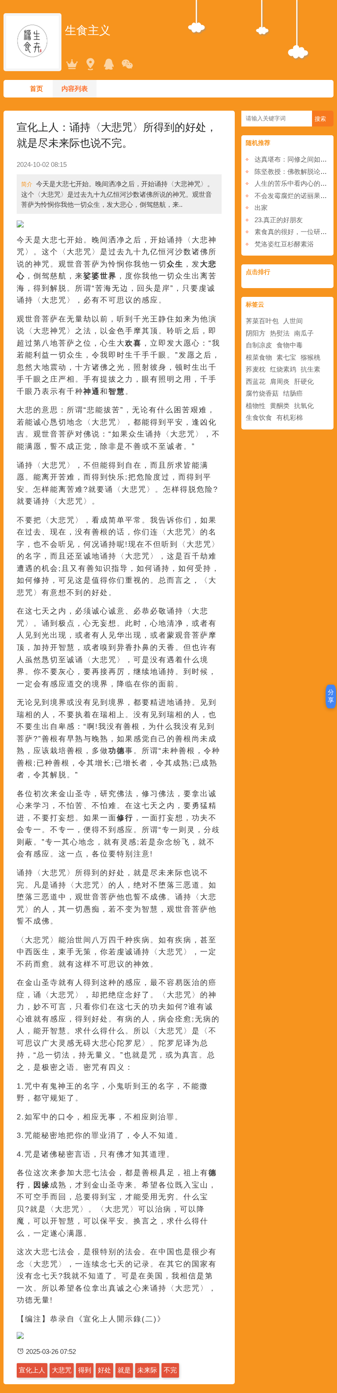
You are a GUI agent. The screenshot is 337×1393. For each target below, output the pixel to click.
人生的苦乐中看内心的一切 (294, 183)
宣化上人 (32, 1370)
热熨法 (280, 333)
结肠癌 (293, 393)
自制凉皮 (259, 345)
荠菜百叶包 (262, 321)
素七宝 (286, 357)
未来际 (147, 1370)
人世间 (293, 321)
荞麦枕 (255, 369)
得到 (84, 1370)
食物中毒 (289, 345)
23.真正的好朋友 (279, 220)
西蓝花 (255, 381)
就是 (124, 1370)
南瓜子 (304, 333)
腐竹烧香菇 (262, 393)
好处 (104, 1370)
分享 (331, 696)
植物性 (255, 405)
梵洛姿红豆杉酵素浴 (284, 244)
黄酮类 (280, 405)
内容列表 (74, 88)
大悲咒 (62, 1370)
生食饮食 (259, 417)
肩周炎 (280, 381)
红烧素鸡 (283, 369)
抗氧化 (304, 405)
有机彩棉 (289, 417)
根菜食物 (259, 357)
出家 (261, 207)
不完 (170, 1370)
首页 (36, 88)
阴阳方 (255, 333)
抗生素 (310, 369)
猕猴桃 (310, 357)
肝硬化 (304, 381)
